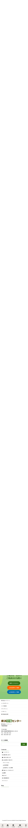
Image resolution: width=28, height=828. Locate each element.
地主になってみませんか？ (8, 770)
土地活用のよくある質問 (8, 767)
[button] (14, 683)
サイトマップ (4, 780)
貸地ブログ (4, 775)
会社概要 (4, 772)
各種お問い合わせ (6, 754)
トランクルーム (4, 708)
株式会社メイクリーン (5, 700)
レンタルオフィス (4, 703)
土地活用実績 (5, 765)
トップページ (6, 752)
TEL (26, 826)
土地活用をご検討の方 (7, 760)
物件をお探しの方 (7, 757)
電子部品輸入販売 (4, 714)
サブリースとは (6, 762)
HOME (8, 826)
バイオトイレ (3, 711)
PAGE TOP (25, 821)
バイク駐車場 (3, 706)
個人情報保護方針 (5, 778)
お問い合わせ (20, 826)
